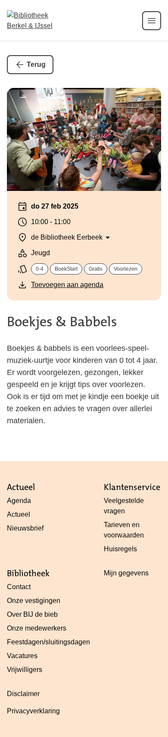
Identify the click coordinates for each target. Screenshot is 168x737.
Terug (36, 64)
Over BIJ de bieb (32, 614)
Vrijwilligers (24, 669)
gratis (96, 269)
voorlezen (125, 269)
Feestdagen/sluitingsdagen (48, 642)
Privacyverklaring (33, 711)
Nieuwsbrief (25, 528)
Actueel (18, 514)
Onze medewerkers (36, 628)
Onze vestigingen (33, 600)
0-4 (40, 269)
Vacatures (22, 655)
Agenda (19, 500)
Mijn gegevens (126, 573)
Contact (19, 586)
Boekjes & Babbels (62, 322)
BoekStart (66, 269)
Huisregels (120, 549)
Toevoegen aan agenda (67, 284)
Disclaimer (23, 693)
